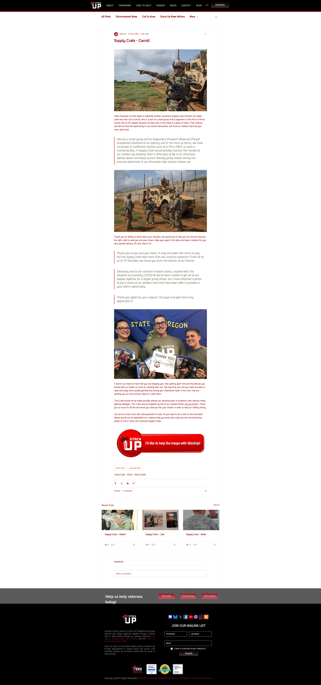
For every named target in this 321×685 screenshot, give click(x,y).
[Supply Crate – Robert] (120, 520)
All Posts (106, 17)
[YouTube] (191, 617)
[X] (180, 617)
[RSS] (206, 617)
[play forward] (187, 669)
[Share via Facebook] (115, 483)
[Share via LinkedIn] (127, 483)
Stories (129, 474)
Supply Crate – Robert (115, 534)
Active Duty (120, 468)
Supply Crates (120, 474)
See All (216, 505)
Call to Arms (148, 17)
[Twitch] (196, 617)
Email (167, 639)
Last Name (193, 629)
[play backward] (134, 669)
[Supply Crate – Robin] (201, 520)
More (192, 17)
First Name (169, 629)
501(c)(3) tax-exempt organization (153, 678)
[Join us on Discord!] (170, 617)
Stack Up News (140, 474)
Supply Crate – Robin (196, 534)
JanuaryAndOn (135, 468)
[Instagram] (201, 617)
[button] (111, 6)
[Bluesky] (175, 617)
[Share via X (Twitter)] (121, 483)
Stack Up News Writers (172, 17)
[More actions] (205, 34)
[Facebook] (185, 617)
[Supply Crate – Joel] (160, 520)
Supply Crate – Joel (154, 534)
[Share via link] (134, 483)
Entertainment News (126, 17)
